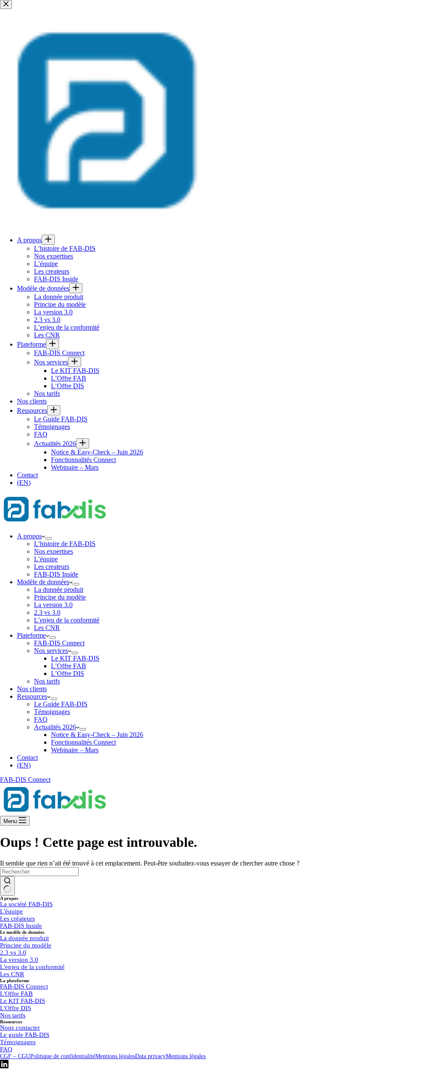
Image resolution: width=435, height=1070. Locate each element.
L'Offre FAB (16, 993)
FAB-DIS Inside (56, 574)
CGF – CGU (15, 1056)
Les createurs (51, 566)
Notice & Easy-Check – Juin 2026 (97, 734)
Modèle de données (43, 581)
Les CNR (47, 627)
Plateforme (31, 635)
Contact (27, 757)
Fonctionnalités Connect (83, 742)
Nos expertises (53, 551)
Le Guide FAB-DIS (61, 704)
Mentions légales (115, 1056)
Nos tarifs (47, 681)
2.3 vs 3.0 (47, 612)
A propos (29, 536)
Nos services (51, 650)
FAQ (41, 719)
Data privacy (150, 1056)
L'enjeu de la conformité (32, 967)
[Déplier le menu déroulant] (48, 538)
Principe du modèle (60, 597)
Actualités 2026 (55, 727)
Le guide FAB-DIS (24, 1034)
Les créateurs (17, 918)
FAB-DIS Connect (59, 643)
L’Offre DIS (67, 673)
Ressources (32, 696)
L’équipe (46, 559)
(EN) (24, 765)
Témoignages (52, 711)
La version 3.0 (53, 604)
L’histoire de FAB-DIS (65, 543)
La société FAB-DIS (26, 904)
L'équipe (11, 911)
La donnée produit (58, 589)
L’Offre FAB (68, 665)
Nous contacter (20, 1027)
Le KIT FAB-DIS (75, 658)
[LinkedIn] (4, 1066)
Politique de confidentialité (62, 1056)
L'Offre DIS (15, 1008)
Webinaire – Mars (75, 749)
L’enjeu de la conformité (66, 620)
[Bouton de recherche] (7, 886)
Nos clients (32, 688)
